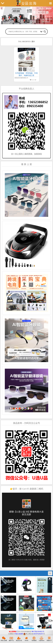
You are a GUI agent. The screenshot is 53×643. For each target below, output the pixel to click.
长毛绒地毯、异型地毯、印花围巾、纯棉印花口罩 (26, 74)
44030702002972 (38, 634)
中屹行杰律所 (18, 634)
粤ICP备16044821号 (38, 631)
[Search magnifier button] (44, 31)
